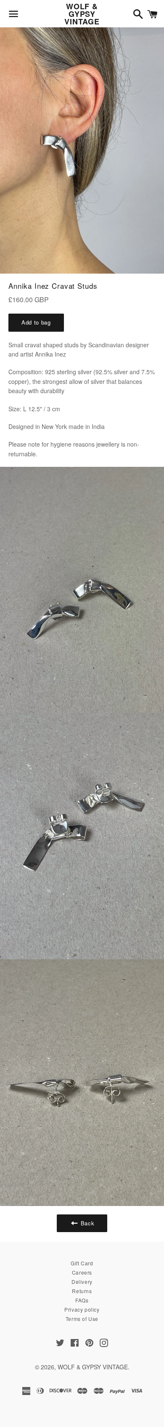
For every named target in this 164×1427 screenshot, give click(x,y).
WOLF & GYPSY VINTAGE (81, 14)
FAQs (81, 1300)
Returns (82, 1290)
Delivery (82, 1281)
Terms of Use (82, 1318)
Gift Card (82, 1263)
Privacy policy (81, 1309)
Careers (82, 1272)
